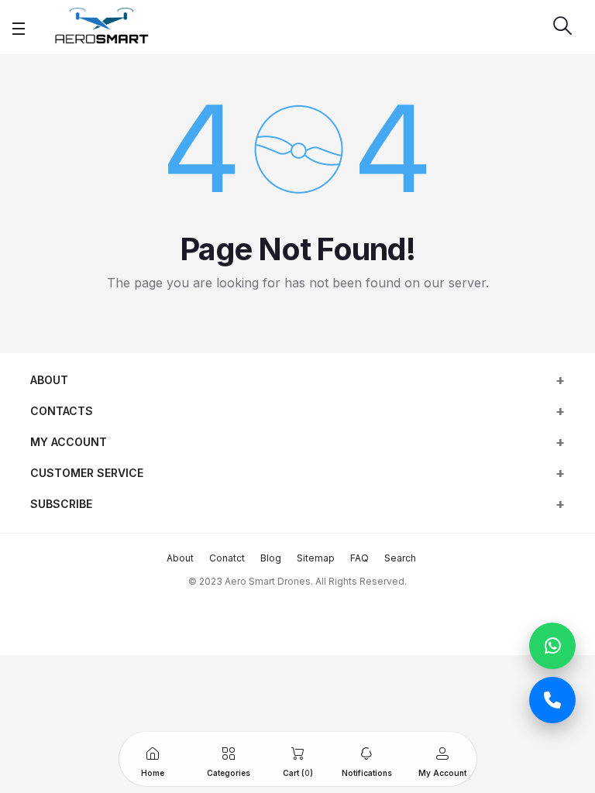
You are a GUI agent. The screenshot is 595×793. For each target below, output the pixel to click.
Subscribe (61, 503)
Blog (270, 558)
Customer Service (86, 472)
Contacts (61, 410)
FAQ (359, 558)
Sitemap (316, 558)
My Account (68, 441)
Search (400, 558)
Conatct (227, 558)
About (49, 379)
